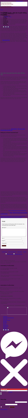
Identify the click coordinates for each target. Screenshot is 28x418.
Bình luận (4, 227)
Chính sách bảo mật (12, 251)
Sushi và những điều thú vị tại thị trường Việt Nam (11, 217)
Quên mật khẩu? (4, 409)
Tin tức (2, 9)
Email (3, 240)
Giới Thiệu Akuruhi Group (8, 317)
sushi (10, 16)
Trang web (4, 243)
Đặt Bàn (5, 17)
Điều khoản (19, 251)
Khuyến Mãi (5, 325)
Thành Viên (5, 328)
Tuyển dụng (4, 251)
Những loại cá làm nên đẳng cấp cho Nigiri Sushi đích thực (13, 216)
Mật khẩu (3, 404)
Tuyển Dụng (5, 326)
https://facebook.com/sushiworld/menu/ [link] (17, 210)
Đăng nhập (12, 407)
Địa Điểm (5, 18)
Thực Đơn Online (6, 16)
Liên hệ (24, 251)
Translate (10, 391)
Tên (3, 238)
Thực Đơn (5, 319)
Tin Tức (4, 323)
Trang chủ (5, 316)
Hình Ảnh (5, 327)
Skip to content (19, 1)
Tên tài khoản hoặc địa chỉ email (8, 402)
